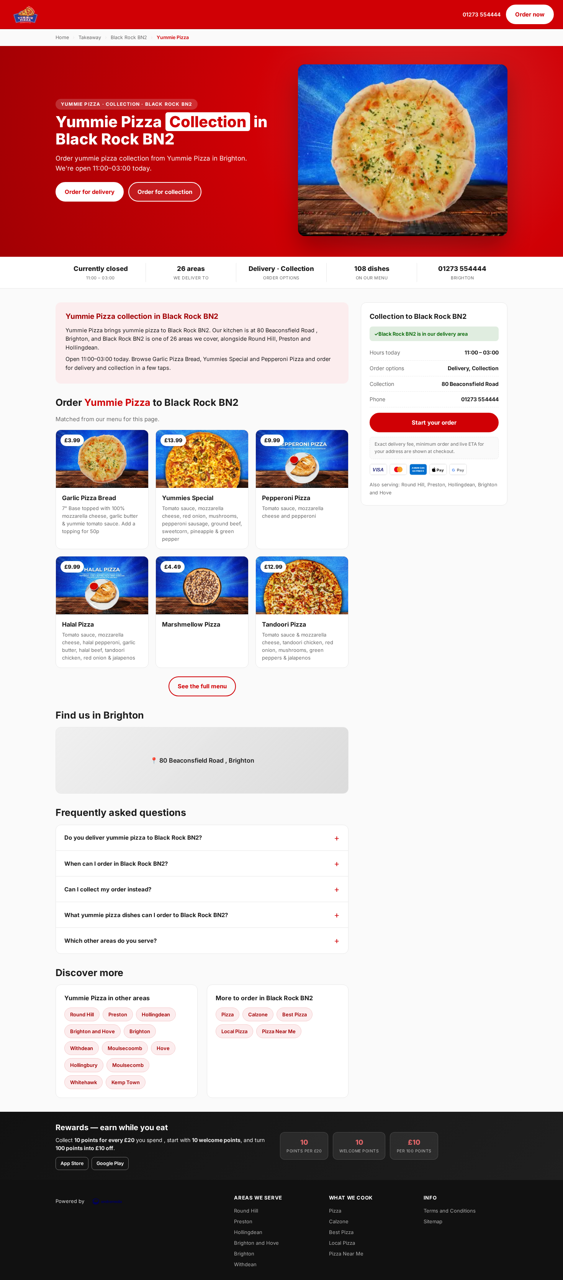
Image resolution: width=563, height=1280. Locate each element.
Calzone (258, 1014)
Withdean (81, 1048)
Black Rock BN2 (129, 37)
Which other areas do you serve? (110, 940)
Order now (530, 14)
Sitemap (433, 1221)
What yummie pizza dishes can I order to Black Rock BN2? (146, 915)
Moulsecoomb (125, 1048)
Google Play (110, 1163)
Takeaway (90, 37)
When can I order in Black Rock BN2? (116, 863)
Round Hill (82, 1014)
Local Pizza (234, 1031)
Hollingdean (156, 1014)
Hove (163, 1048)
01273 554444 (482, 14)
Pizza (227, 1014)
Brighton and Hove (92, 1031)
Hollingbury (84, 1065)
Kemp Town (125, 1082)
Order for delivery (90, 191)
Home (62, 37)
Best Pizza (294, 1014)
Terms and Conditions (450, 1211)
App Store (72, 1163)
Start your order (434, 422)
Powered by (70, 1201)
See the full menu (202, 686)
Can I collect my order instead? (107, 889)
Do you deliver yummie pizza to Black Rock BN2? (133, 837)
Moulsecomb (128, 1065)
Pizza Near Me (279, 1031)
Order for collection (164, 191)
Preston (117, 1014)
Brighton (139, 1031)
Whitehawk (83, 1082)
